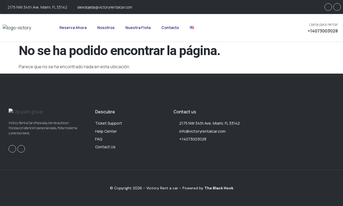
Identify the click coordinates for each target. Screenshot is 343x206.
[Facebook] (337, 7)
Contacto (170, 27)
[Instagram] (328, 7)
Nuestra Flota (138, 27)
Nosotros (106, 27)
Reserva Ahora (73, 27)
